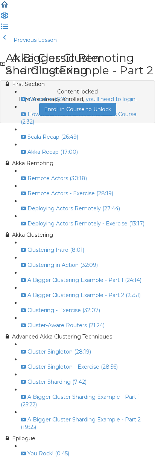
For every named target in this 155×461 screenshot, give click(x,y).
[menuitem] (4, 18)
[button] (4, 7)
